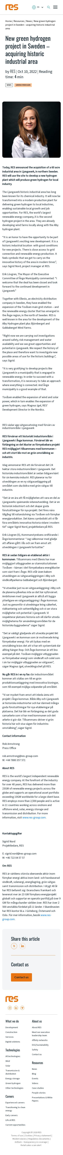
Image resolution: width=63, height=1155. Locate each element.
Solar (8, 1065)
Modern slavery (20, 1138)
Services (10, 1037)
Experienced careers (15, 1102)
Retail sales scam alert (31, 1145)
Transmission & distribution (13, 1072)
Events (35, 1078)
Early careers (12, 1115)
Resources (19, 21)
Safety (35, 1049)
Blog (34, 1073)
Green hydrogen (23, 85)
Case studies (38, 1088)
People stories (39, 1092)
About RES (36, 1027)
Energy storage (13, 1078)
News (29, 21)
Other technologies (14, 1088)
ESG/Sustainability (40, 1045)
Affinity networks (40, 1040)
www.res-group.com (34, 817)
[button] (55, 7)
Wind (8, 1061)
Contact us (21, 977)
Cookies (28, 1135)
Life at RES (10, 1120)
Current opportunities (15, 1124)
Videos (35, 1083)
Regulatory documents (38, 1138)
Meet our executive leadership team (41, 1034)
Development (12, 1027)
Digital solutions (13, 1041)
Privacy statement (42, 1135)
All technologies (13, 1056)
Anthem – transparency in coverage (31, 1142)
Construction (11, 1032)
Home (8, 21)
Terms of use (17, 1135)
